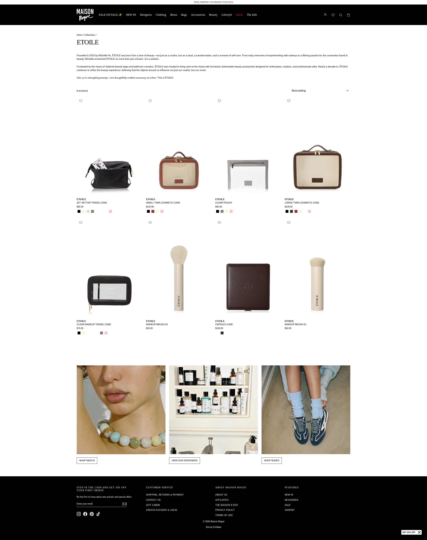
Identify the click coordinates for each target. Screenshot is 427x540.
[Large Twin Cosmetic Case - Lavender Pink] (309, 211)
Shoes (173, 14)
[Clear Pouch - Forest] (244, 211)
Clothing (161, 14)
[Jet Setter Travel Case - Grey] (92, 211)
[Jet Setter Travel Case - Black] (79, 211)
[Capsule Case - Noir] (217, 333)
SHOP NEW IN (87, 460)
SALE (239, 14)
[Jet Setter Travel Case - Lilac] (115, 211)
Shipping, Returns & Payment (165, 494)
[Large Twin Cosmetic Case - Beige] (300, 211)
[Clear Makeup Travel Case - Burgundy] (88, 333)
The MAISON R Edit (226, 505)
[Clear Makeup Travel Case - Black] (79, 333)
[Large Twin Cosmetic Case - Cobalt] (314, 211)
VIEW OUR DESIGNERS (184, 460)
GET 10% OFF (408, 532)
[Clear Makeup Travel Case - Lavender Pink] (106, 333)
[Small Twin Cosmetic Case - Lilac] (166, 211)
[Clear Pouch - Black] (217, 211)
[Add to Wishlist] (81, 101)
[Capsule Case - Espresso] (222, 333)
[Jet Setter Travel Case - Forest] (106, 211)
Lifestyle (227, 14)
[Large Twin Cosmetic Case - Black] (287, 211)
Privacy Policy (225, 510)
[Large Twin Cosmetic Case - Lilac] (305, 211)
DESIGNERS (291, 500)
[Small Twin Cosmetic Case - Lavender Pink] (161, 211)
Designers (146, 14)
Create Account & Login (161, 510)
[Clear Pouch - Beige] (226, 211)
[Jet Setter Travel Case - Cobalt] (101, 211)
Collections (89, 35)
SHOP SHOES (271, 460)
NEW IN (131, 14)
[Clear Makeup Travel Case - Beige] (83, 333)
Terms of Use (224, 515)
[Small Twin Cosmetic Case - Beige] (157, 211)
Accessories (198, 14)
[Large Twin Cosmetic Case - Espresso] (291, 211)
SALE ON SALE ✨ (110, 14)
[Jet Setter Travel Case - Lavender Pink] (110, 211)
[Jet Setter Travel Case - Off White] (88, 211)
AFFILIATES (222, 500)
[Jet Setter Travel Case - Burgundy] (97, 211)
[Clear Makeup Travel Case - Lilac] (110, 333)
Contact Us (153, 500)
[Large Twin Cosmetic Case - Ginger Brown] (296, 211)
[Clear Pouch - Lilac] (235, 211)
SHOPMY (290, 510)
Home (79, 35)
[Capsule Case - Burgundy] (226, 333)
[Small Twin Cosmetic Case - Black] (148, 211)
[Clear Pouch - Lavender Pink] (231, 211)
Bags (184, 14)
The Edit (252, 14)
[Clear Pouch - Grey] (222, 211)
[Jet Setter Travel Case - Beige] (83, 211)
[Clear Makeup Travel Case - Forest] (97, 333)
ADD (109, 192)
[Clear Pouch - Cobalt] (240, 211)
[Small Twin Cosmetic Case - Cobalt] (170, 211)
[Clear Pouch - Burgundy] (249, 211)
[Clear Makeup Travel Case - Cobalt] (92, 333)
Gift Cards (153, 505)
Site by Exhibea (213, 527)
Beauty (213, 14)
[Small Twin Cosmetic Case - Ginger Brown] (152, 211)
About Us (221, 494)
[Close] (419, 532)
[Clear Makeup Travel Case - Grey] (101, 333)
